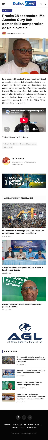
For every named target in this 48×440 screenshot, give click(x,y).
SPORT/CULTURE (18, 428)
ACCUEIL (7, 424)
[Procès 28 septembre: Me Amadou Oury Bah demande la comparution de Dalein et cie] (24, 56)
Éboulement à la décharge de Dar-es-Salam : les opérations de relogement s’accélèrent (23, 232)
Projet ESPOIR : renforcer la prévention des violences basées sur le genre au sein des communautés (31, 396)
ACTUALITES (7, 10)
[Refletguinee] (24, 3)
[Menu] (3, 3)
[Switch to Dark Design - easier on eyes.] (41, 4)
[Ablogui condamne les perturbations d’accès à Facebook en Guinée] (24, 252)
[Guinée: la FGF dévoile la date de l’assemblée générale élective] (24, 289)
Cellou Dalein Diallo (10, 144)
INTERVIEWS (31, 428)
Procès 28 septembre (28, 144)
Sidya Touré (7, 147)
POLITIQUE (28, 424)
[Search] (44, 3)
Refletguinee (11, 33)
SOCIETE (38, 424)
